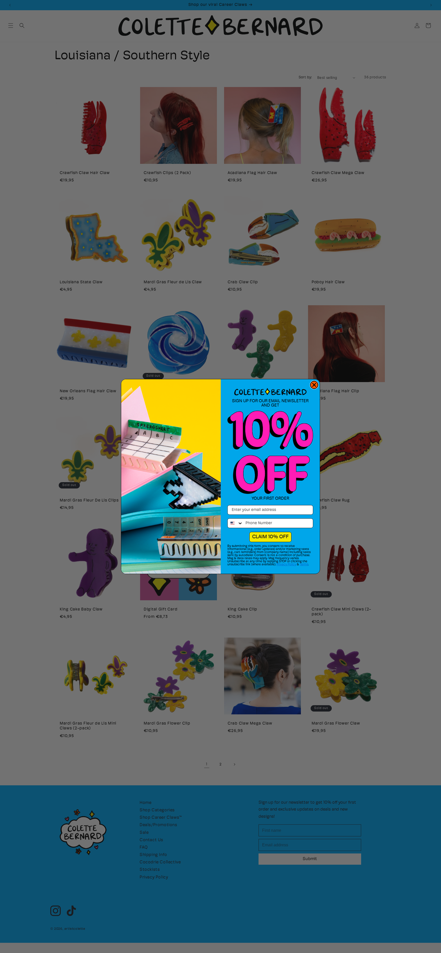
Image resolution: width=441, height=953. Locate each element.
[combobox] (235, 523)
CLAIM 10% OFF (270, 537)
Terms (304, 564)
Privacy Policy (286, 564)
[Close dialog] (314, 385)
